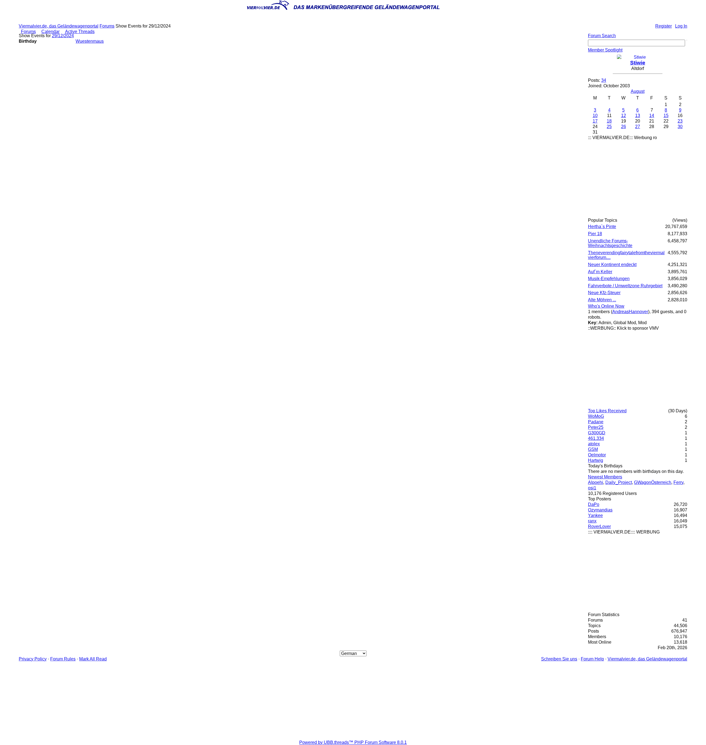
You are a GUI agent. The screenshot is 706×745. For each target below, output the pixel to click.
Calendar (50, 31)
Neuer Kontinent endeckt (612, 264)
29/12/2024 (63, 35)
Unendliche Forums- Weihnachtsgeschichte (610, 243)
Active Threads (80, 31)
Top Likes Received (607, 410)
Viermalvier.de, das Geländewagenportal (58, 26)
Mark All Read (93, 659)
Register (663, 26)
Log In (681, 26)
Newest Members (605, 477)
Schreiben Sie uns (559, 659)
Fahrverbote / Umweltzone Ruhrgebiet (625, 285)
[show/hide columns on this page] (687, 31)
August (638, 91)
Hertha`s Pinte (602, 226)
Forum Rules (63, 659)
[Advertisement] (637, 179)
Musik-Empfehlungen (609, 278)
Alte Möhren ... (602, 299)
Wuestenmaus (90, 41)
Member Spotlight (605, 50)
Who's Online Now (606, 306)
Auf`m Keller (600, 271)
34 (603, 80)
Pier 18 (595, 233)
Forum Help (592, 659)
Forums (107, 26)
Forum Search (602, 35)
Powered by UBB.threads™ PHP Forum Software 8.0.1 (353, 742)
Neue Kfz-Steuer (604, 292)
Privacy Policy (33, 659)
